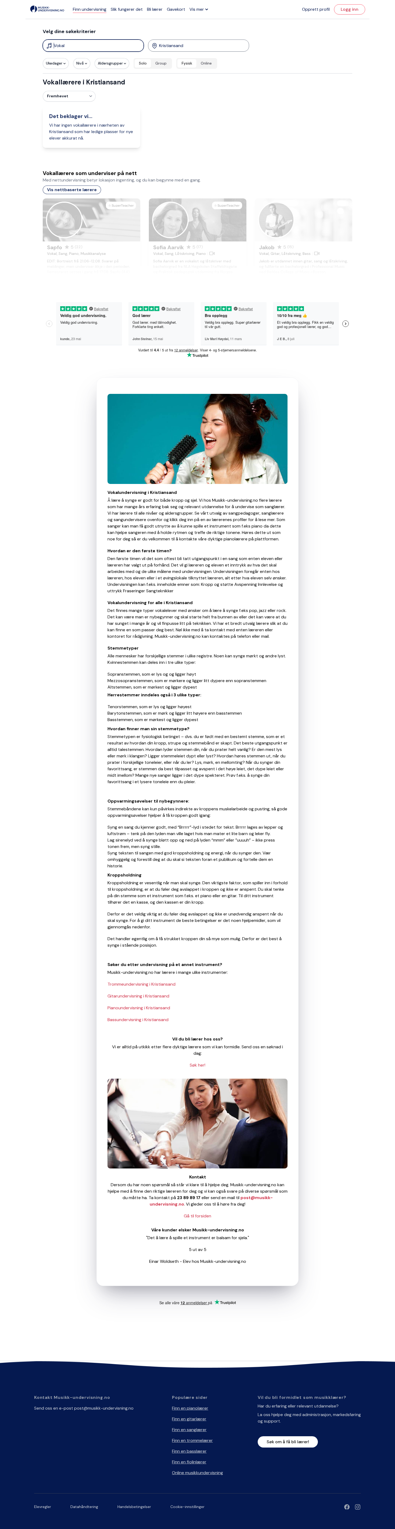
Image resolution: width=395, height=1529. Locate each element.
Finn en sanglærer (189, 1429)
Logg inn (349, 9)
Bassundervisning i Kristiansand (137, 1019)
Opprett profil (316, 9)
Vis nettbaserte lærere (72, 190)
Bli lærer (155, 9)
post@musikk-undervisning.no (104, 1408)
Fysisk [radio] (187, 63)
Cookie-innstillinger (187, 1506)
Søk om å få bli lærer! (288, 1442)
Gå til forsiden (197, 1216)
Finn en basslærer (189, 1451)
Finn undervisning (89, 9)
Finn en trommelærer (192, 1440)
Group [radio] (161, 63)
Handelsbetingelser (134, 1506)
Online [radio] (206, 63)
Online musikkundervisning (197, 1472)
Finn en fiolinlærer (189, 1462)
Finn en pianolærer (190, 1408)
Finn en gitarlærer (189, 1419)
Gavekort (176, 9)
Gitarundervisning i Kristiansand (138, 996)
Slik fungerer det (127, 9)
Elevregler (42, 1506)
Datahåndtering (84, 1506)
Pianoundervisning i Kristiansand (138, 1008)
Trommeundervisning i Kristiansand (141, 984)
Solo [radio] (143, 63)
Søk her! (197, 1065)
